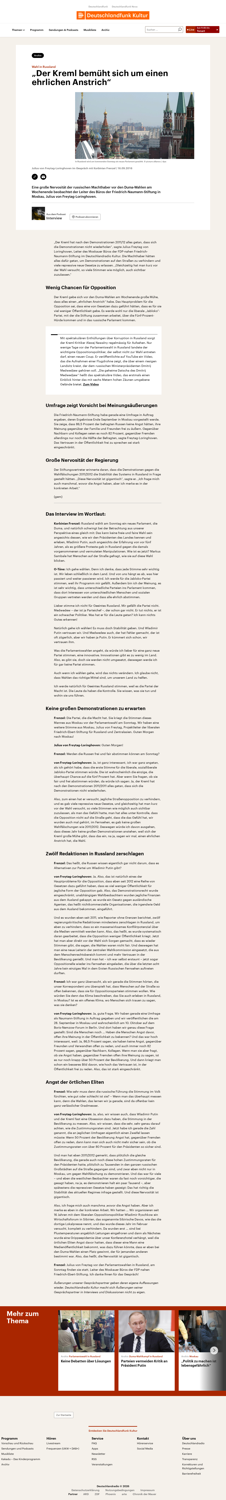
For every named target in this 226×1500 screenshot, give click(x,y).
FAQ (94, 1443)
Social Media (145, 1448)
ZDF (97, 1494)
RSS (94, 1459)
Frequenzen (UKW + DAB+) (62, 1448)
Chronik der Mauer (144, 1494)
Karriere (187, 1453)
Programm (37, 30)
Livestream (53, 1443)
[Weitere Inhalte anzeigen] (213, 1350)
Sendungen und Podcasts (17, 1448)
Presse (186, 1448)
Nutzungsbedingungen (120, 1490)
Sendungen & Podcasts (63, 30)
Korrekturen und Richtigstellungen (193, 1466)
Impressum (147, 1490)
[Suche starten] (180, 30)
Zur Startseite (63, 1415)
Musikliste (90, 30)
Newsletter (98, 1453)
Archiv (105, 30)
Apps (95, 1448)
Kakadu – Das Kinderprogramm (20, 1459)
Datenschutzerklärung (85, 1490)
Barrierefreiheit (191, 1473)
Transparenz (190, 1459)
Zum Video (91, 384)
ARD (86, 1494)
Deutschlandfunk (98, 6)
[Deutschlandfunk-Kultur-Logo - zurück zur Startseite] (113, 15)
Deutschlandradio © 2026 (113, 1486)
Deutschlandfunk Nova (124, 6)
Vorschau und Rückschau (17, 1443)
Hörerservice (145, 1443)
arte (124, 1494)
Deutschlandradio (193, 1443)
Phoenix (111, 1494)
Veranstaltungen (102, 1464)
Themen (17, 30)
